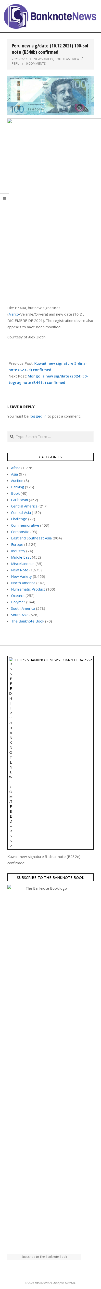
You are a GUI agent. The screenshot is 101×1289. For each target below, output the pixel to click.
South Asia (19, 614)
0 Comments (36, 63)
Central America (24, 506)
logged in (38, 416)
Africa (15, 467)
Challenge (19, 518)
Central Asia (21, 512)
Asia (14, 474)
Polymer (18, 601)
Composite (20, 531)
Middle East (21, 557)
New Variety (43, 59)
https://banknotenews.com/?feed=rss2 (52, 659)
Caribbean (19, 499)
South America (67, 59)
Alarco (14, 314)
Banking (17, 486)
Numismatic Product (28, 589)
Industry (18, 550)
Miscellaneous (23, 563)
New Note (19, 569)
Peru (16, 63)
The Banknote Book (27, 621)
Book (15, 493)
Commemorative (25, 525)
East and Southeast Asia (31, 538)
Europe (17, 544)
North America (23, 582)
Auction (17, 480)
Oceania (18, 595)
